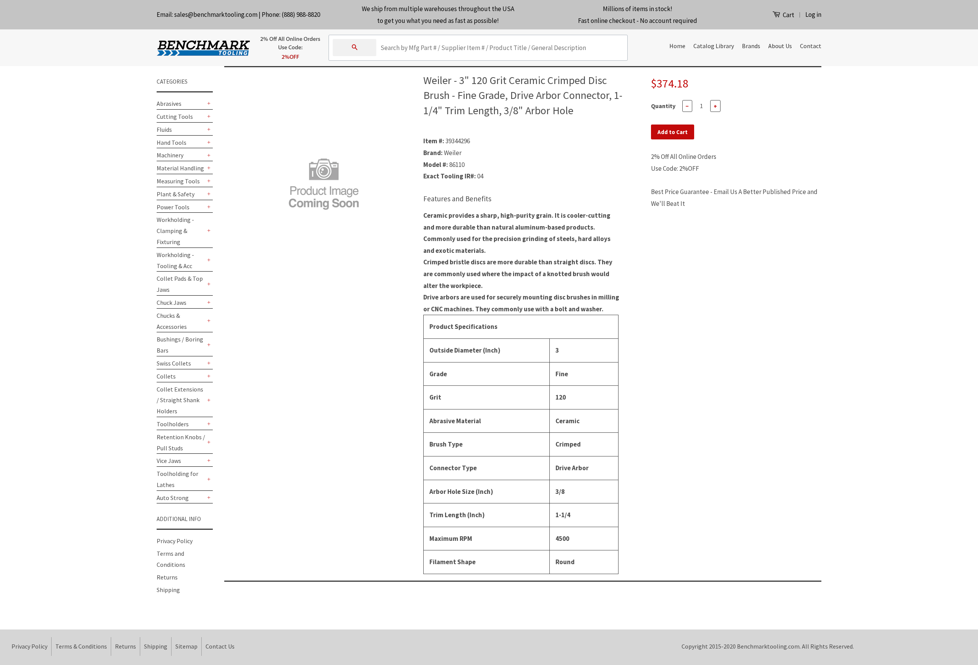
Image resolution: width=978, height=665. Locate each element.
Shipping (168, 590)
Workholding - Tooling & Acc (175, 260)
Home (677, 46)
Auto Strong (173, 498)
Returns (167, 577)
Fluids (164, 129)
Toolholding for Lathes (177, 479)
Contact (810, 46)
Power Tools (173, 207)
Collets (166, 376)
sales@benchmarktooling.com (215, 14)
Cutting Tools (175, 116)
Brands (751, 46)
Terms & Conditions (81, 646)
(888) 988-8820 (301, 14)
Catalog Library (713, 46)
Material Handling (180, 168)
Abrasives (169, 103)
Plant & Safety (175, 194)
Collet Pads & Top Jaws (180, 284)
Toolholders (173, 424)
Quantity (663, 106)
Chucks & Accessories (172, 321)
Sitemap (186, 646)
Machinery (170, 155)
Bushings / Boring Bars (180, 344)
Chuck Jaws (171, 302)
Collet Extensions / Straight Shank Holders (180, 400)
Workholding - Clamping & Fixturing (175, 231)
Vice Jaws (169, 460)
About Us (780, 46)
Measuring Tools (178, 181)
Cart (788, 15)
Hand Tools (171, 142)
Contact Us (220, 646)
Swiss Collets (174, 363)
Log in (813, 14)
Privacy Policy (175, 541)
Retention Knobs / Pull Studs (181, 442)
